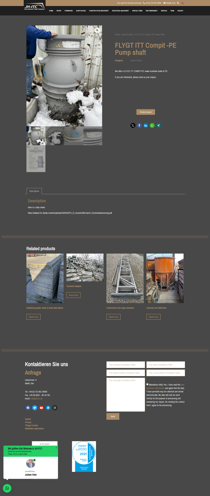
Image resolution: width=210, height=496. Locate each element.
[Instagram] (54, 407)
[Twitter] (34, 407)
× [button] (56, 448)
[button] (97, 30)
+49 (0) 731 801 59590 (153, 3)
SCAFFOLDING (81, 11)
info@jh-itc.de (170, 3)
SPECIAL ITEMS (137, 11)
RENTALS (164, 11)
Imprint (28, 419)
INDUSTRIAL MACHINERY (120, 11)
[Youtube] (41, 407)
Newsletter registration (34, 428)
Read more (33, 316)
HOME (51, 11)
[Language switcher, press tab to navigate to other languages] (182, 3)
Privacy (28, 422)
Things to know (31, 425)
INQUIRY (180, 11)
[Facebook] (28, 407)
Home (117, 34)
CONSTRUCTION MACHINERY (99, 11)
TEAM (172, 11)
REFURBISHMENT (152, 11)
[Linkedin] (48, 407)
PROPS (59, 11)
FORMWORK (69, 11)
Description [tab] (34, 191)
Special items (127, 34)
